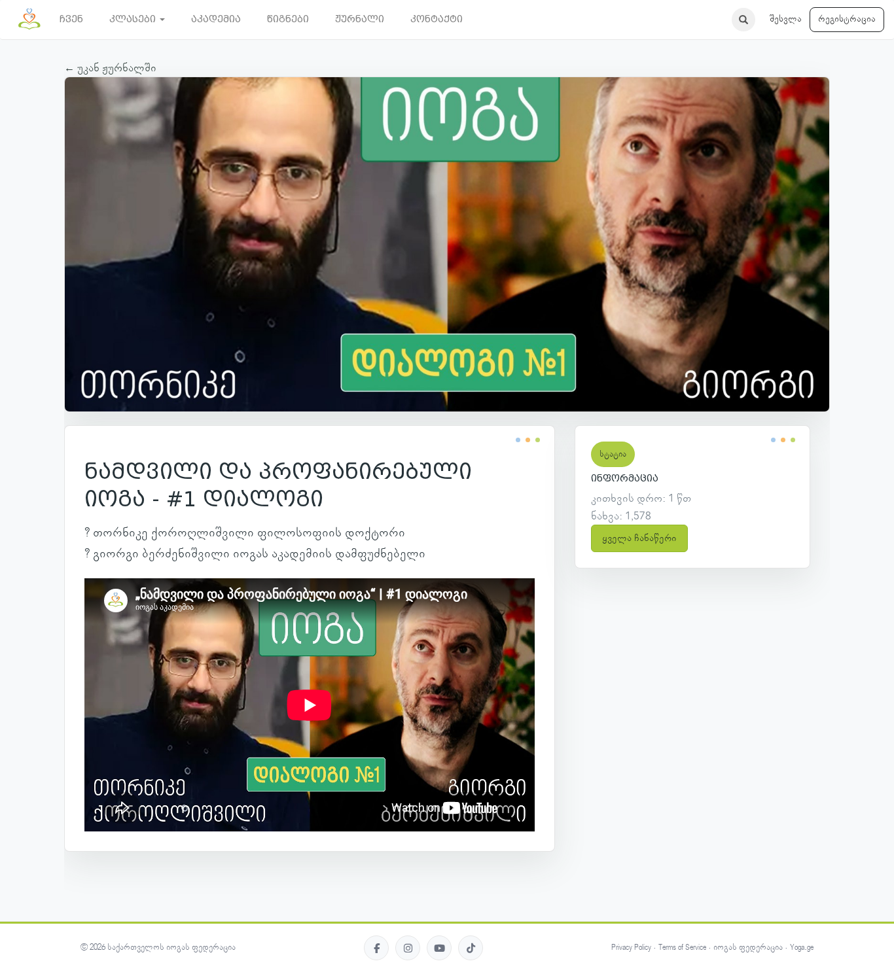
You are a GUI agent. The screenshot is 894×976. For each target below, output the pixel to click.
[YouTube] (439, 947)
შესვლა (786, 19)
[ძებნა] (743, 19)
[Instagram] (407, 947)
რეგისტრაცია (847, 19)
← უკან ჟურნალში (110, 68)
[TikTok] (470, 947)
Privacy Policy (631, 947)
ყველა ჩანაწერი (639, 538)
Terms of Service (682, 947)
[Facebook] (376, 947)
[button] (137, 19)
